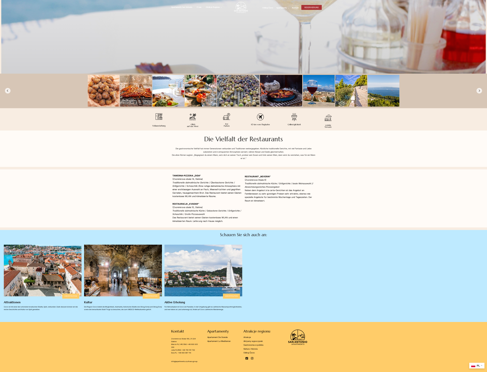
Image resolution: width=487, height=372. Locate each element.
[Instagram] (252, 358)
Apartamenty (281, 8)
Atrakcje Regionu (213, 7)
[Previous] (8, 91)
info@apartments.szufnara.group (184, 361)
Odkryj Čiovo (267, 8)
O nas (199, 7)
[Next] (479, 91)
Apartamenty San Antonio (181, 7)
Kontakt (295, 8)
